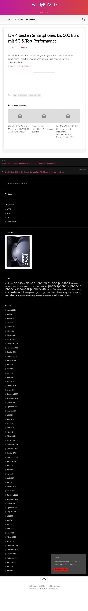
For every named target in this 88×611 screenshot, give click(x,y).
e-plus (59, 283)
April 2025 (10, 377)
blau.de (30, 283)
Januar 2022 (11, 541)
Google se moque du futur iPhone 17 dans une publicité (42, 129)
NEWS (24, 48)
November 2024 (12, 398)
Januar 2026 (11, 339)
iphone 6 (75, 286)
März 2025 (10, 381)
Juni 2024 (10, 419)
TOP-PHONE (17, 20)
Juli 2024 (10, 415)
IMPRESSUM (31, 20)
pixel (69, 289)
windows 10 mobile (44, 296)
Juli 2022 (10, 516)
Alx (57, 589)
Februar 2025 (11, 386)
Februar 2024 (11, 436)
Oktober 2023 (11, 453)
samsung (77, 289)
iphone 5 (63, 286)
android (9, 283)
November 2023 (12, 449)
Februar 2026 (11, 335)
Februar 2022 (11, 537)
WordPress (43, 589)
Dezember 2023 (12, 444)
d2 (53, 283)
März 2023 (10, 482)
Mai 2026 (10, 323)
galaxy (74, 283)
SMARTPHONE (12, 222)
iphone (52, 286)
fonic (67, 283)
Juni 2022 (10, 520)
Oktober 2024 (11, 402)
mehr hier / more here (68, 564)
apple (18, 283)
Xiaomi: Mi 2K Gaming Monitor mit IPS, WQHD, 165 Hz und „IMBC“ (18, 129)
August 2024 (11, 411)
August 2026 (11, 310)
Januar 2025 (11, 390)
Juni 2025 (10, 369)
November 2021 (12, 550)
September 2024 (12, 407)
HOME (7, 20)
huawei (14, 286)
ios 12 (28, 286)
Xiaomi (66, 296)
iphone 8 (23, 289)
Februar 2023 (11, 487)
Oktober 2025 (11, 352)
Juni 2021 (10, 571)
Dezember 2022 (12, 495)
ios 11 (23, 286)
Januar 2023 (11, 491)
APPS (9, 209)
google (8, 286)
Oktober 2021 (11, 554)
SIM (8, 218)
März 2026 (10, 331)
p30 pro (63, 289)
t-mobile (56, 292)
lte (45, 289)
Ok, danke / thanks (61, 569)
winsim (58, 295)
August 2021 (11, 562)
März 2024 (10, 432)
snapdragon (22, 95)
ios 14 (39, 286)
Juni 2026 (10, 318)
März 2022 (10, 533)
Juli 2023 (10, 466)
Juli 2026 (10, 314)
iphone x (35, 289)
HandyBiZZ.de (44, 5)
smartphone (29, 293)
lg (42, 289)
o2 (54, 289)
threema (76, 292)
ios (19, 286)
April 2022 (10, 529)
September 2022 (12, 508)
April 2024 (10, 428)
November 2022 (12, 499)
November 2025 (12, 348)
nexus (49, 289)
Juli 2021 (10, 566)
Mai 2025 (10, 373)
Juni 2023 (10, 470)
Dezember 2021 (12, 545)
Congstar (41, 283)
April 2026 (10, 327)
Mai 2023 (10, 474)
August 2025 (11, 360)
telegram (66, 292)
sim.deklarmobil (14, 292)
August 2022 (11, 512)
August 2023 (11, 461)
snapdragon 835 (34, 95)
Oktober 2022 (11, 503)
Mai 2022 (10, 524)
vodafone (11, 295)
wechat (21, 296)
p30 (58, 289)
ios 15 (44, 286)
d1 (49, 283)
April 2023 (10, 478)
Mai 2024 (10, 423)
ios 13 (34, 286)
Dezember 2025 (12, 344)
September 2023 (12, 457)
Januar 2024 (11, 440)
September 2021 (12, 558)
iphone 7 (10, 289)
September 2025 (12, 356)
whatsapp (30, 296)
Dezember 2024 (12, 394)
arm (15, 95)
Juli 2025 (10, 365)
